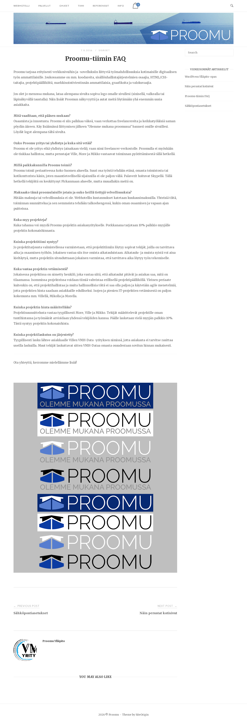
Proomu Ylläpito (53, 641)
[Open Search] (231, 6)
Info (121, 5)
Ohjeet (64, 5)
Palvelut (44, 5)
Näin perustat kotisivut (199, 86)
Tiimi (81, 5)
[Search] (229, 50)
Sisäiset (104, 50)
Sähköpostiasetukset (198, 106)
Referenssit (101, 5)
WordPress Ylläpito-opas (201, 76)
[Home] (123, 43)
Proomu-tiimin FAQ (197, 96)
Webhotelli (22, 5)
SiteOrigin (142, 714)
